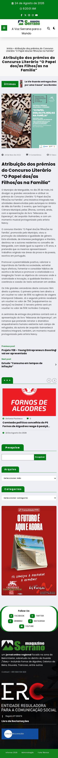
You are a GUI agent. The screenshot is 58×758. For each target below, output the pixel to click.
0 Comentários (35, 155)
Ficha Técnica (43, 752)
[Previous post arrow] (55, 350)
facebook (19, 615)
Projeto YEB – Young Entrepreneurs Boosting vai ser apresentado (29, 352)
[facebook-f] (21, 14)
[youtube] (36, 14)
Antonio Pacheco (36, 418)
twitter (40, 615)
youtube (29, 626)
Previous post (8, 346)
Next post (6, 359)
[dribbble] (29, 14)
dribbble (18, 621)
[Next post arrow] (55, 365)
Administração (27, 752)
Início (10, 48)
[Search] (48, 28)
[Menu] (4, 28)
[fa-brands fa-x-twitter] (25, 14)
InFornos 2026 (11, 752)
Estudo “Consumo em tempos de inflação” (22, 365)
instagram (39, 621)
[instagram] (32, 14)
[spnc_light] (54, 28)
